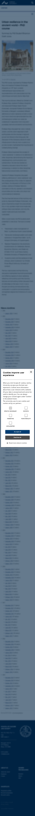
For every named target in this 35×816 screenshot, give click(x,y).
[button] (17, 443)
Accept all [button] (17, 432)
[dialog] (17, 408)
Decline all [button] (17, 437)
